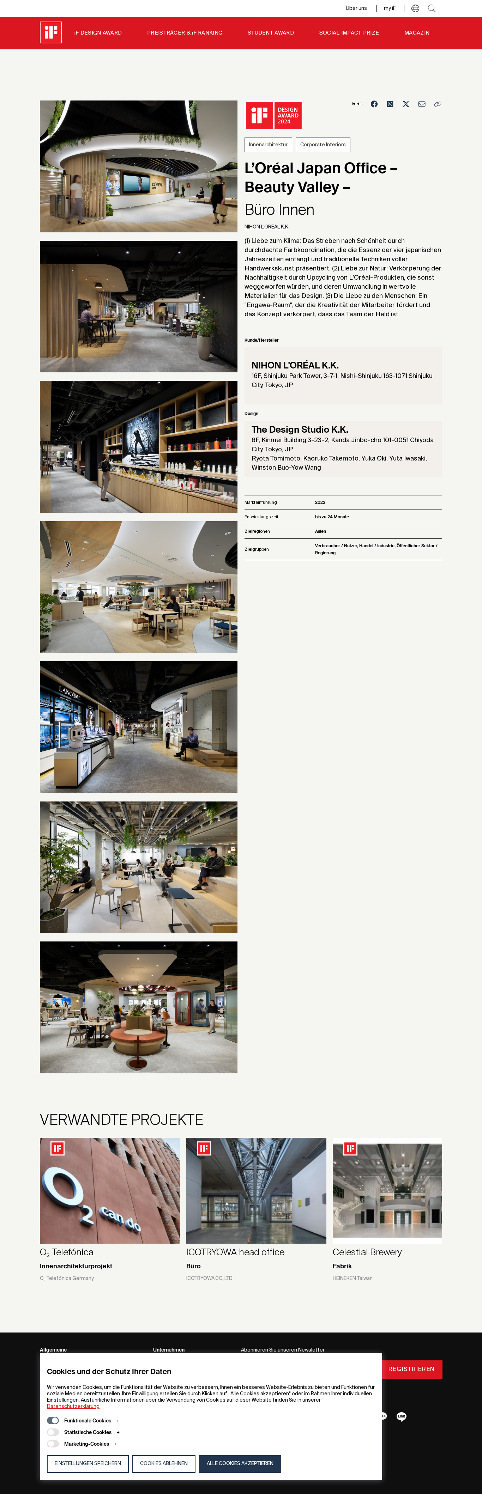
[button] (415, 8)
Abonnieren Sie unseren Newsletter (283, 1350)
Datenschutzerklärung (73, 1406)
